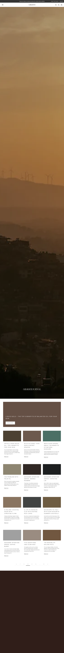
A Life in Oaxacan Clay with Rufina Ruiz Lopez (31, 511)
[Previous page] (16, 564)
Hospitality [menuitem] (61, 1)
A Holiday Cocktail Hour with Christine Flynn (11, 511)
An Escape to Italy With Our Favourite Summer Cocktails (51, 511)
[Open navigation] (2, 4)
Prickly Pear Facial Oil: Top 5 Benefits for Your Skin (12, 445)
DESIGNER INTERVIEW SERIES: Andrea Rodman (31, 478)
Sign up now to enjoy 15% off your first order (32, 1)
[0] (61, 5)
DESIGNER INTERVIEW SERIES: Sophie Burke (12, 544)
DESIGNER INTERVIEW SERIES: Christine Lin (51, 478)
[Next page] (48, 564)
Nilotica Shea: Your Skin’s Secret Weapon (32, 445)
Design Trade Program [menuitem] (54, 1)
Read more (10, 423)
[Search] (58, 4)
